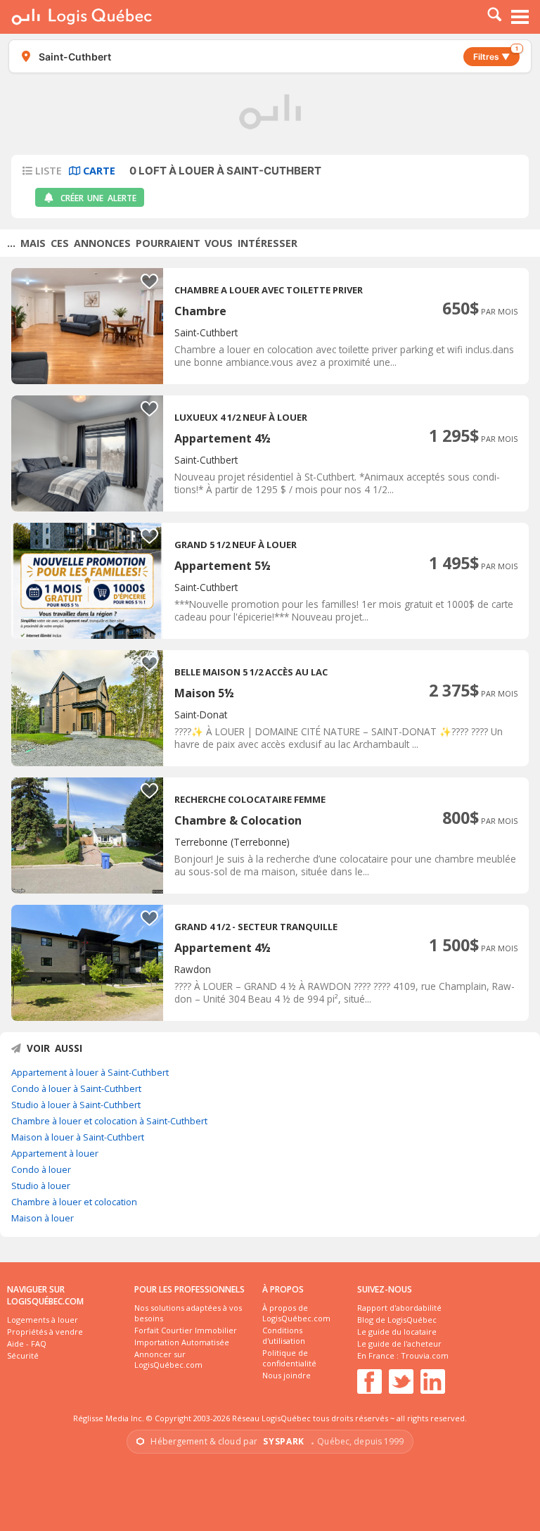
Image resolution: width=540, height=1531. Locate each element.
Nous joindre (286, 1375)
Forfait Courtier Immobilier (185, 1330)
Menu (520, 17)
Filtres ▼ (495, 54)
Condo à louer (41, 1169)
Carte (97, 170)
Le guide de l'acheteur (399, 1343)
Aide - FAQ (26, 1343)
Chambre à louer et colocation (74, 1201)
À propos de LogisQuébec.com (296, 1312)
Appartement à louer (54, 1153)
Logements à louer (42, 1319)
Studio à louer (40, 1185)
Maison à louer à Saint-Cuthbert (77, 1137)
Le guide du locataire (397, 1331)
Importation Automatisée (181, 1342)
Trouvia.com (425, 1355)
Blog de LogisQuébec (397, 1319)
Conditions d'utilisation (283, 1335)
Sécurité (23, 1355)
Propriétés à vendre (45, 1331)
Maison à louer (42, 1218)
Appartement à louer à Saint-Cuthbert (90, 1072)
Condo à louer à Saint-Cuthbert (76, 1088)
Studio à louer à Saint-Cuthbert (76, 1104)
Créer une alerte (98, 198)
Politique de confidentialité (289, 1357)
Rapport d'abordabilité (399, 1307)
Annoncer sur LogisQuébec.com (168, 1359)
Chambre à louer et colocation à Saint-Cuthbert (109, 1120)
